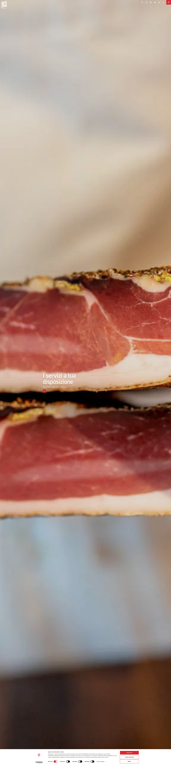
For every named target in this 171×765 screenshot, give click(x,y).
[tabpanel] (85, 382)
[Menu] (168, 2)
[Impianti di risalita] (155, 2)
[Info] (142, 2)
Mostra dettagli (100, 761)
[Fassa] (4, 5)
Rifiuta (129, 761)
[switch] (68, 761)
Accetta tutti (129, 752)
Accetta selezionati (129, 757)
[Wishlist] (163, 2)
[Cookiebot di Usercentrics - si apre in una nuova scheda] (39, 762)
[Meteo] (146, 2)
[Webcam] (150, 2)
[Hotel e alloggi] (159, 2)
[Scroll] (44, 391)
